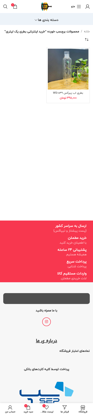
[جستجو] (5, 6)
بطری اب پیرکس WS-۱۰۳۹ (68, 93)
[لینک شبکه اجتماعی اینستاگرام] (46, 321)
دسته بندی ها (48, 20)
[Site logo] (46, 6)
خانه (87, 32)
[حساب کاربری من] (87, 6)
